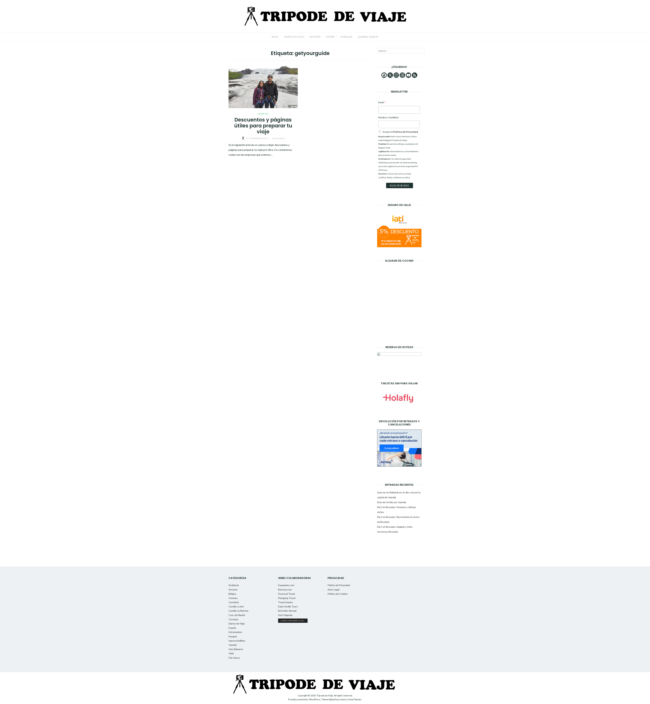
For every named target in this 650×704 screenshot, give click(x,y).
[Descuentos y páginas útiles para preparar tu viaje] (263, 86)
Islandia (233, 644)
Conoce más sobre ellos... (293, 621)
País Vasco (234, 657)
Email (382, 103)
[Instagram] (396, 75)
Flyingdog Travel (286, 598)
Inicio (275, 36)
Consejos (346, 36)
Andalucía (234, 585)
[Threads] (402, 75)
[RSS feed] (414, 75)
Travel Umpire (285, 602)
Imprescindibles (237, 640)
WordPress (314, 699)
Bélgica (232, 593)
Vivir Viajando (285, 615)
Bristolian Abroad (287, 610)
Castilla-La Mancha (238, 610)
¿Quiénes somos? (368, 36)
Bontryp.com (285, 589)
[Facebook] (384, 75)
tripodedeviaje (257, 138)
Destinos (315, 36)
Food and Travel (286, 593)
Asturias (233, 589)
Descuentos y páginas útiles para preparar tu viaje (263, 125)
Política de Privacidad (339, 585)
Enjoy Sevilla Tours (288, 606)
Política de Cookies (338, 593)
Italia (231, 653)
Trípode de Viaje (325, 695)
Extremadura (235, 632)
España (330, 36)
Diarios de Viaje (294, 36)
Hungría (233, 636)
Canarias (233, 598)
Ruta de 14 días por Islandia (391, 502)
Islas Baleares (236, 649)
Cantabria (234, 602)
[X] (390, 75)
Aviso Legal (333, 589)
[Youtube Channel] (408, 75)
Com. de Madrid (237, 615)
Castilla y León (236, 606)
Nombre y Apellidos (388, 117)
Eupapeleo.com (286, 585)
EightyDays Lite (336, 699)
